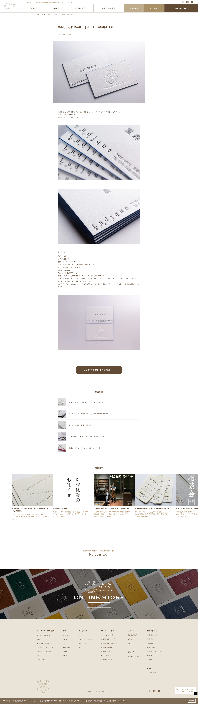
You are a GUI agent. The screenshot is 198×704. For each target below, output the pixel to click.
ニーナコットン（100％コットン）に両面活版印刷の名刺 (88, 414)
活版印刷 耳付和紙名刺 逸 (109, 643)
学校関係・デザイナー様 (154, 651)
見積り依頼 (150, 643)
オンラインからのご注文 (86, 639)
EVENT (65, 643)
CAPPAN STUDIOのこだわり (45, 647)
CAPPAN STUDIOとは (43, 635)
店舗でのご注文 (83, 643)
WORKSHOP (66, 647)
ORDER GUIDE (108, 8)
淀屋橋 (130, 639)
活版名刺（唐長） (106, 651)
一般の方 (149, 655)
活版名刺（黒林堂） (106, 647)
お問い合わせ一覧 (152, 635)
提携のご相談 (151, 647)
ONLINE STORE (181, 8)
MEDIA (65, 655)
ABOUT (34, 8)
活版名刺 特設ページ (107, 639)
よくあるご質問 (151, 672)
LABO (65, 651)
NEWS (65, 639)
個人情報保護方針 (100, 692)
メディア (149, 659)
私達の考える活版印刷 (43, 643)
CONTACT (134, 8)
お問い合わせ (151, 639)
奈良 (129, 643)
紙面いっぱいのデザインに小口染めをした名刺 (85, 448)
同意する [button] (191, 701)
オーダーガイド (83, 635)
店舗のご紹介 (41, 659)
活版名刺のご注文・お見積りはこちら (99, 370)
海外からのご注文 (84, 647)
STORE (156, 8)
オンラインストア (99, 605)
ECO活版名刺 (105, 655)
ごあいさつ (40, 639)
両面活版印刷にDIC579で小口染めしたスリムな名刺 (86, 436)
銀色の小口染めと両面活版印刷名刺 (81, 425)
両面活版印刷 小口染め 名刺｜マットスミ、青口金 (86, 402)
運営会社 (89, 692)
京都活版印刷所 (132, 635)
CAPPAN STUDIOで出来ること (46, 651)
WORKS (56, 8)
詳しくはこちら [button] (123, 701)
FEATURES (80, 8)
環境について (41, 655)
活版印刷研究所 (105, 659)
